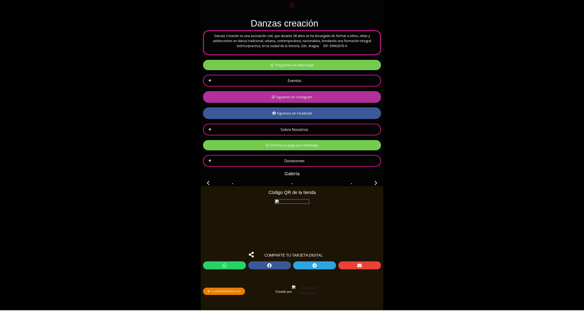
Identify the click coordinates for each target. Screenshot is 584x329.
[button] (292, 80)
